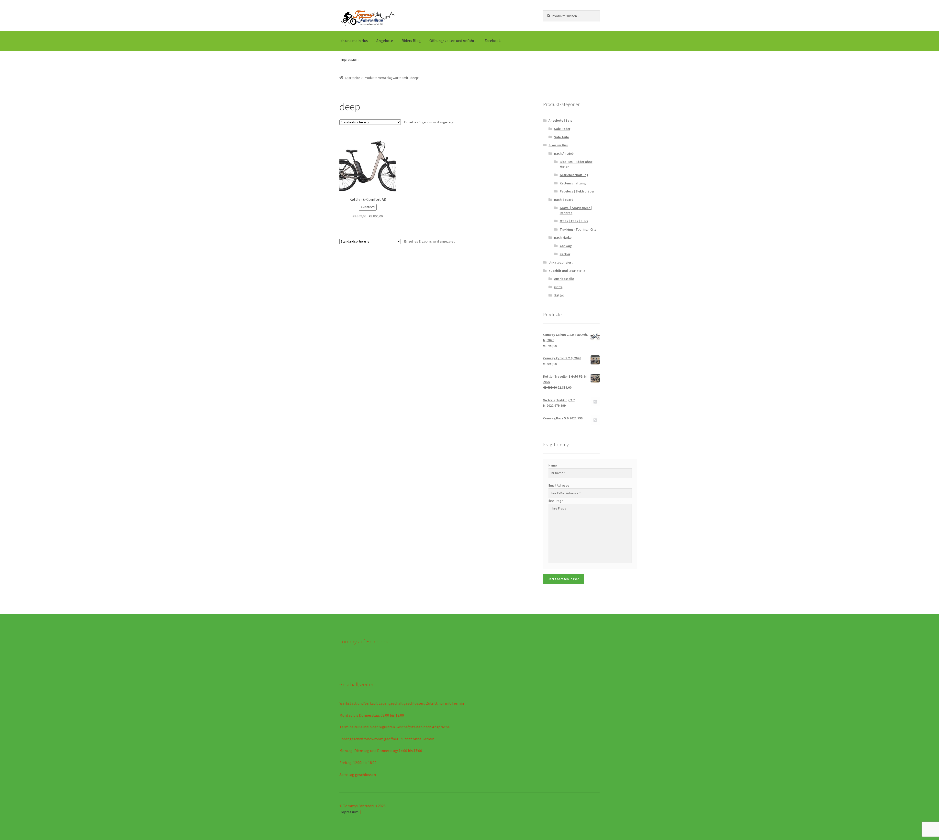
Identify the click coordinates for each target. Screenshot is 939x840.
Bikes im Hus (558, 145)
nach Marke (562, 237)
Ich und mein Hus (353, 40)
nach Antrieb (564, 153)
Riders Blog (411, 40)
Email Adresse (558, 485)
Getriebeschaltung (574, 175)
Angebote (384, 40)
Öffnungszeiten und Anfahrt (452, 40)
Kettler (565, 254)
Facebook (493, 40)
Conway (566, 246)
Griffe (558, 287)
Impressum (348, 59)
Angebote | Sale (560, 120)
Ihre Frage (555, 501)
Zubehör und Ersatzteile (566, 270)
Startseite (352, 77)
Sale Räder (562, 129)
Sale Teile (561, 137)
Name (552, 465)
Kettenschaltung (573, 183)
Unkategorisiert (560, 262)
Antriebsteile (564, 278)
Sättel (559, 295)
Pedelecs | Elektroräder (577, 191)
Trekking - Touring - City (578, 229)
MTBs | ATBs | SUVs (574, 221)
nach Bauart (563, 199)
